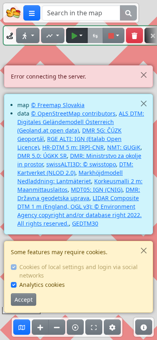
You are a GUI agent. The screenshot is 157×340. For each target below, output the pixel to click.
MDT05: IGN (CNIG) (96, 189)
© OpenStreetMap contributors (73, 113)
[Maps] (21, 327)
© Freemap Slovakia (58, 105)
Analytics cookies (42, 284)
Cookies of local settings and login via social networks (78, 271)
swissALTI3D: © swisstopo (81, 164)
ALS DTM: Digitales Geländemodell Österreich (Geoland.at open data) (80, 122)
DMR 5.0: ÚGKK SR (42, 156)
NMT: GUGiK (123, 147)
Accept (23, 299)
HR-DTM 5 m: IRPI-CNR (73, 147)
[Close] (143, 74)
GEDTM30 (85, 223)
